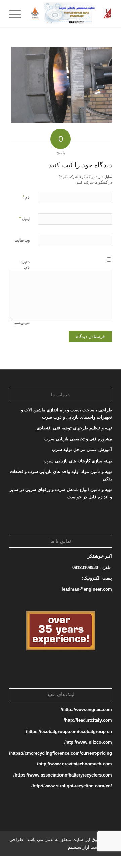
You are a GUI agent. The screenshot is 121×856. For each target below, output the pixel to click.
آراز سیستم (78, 847)
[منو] (17, 13)
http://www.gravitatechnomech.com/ (74, 763)
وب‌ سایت (22, 240)
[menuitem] (17, 13)
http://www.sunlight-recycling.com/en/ (71, 785)
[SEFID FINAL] (71, 13)
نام (26, 197)
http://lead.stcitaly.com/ (88, 720)
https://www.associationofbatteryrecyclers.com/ (62, 775)
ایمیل (24, 218)
